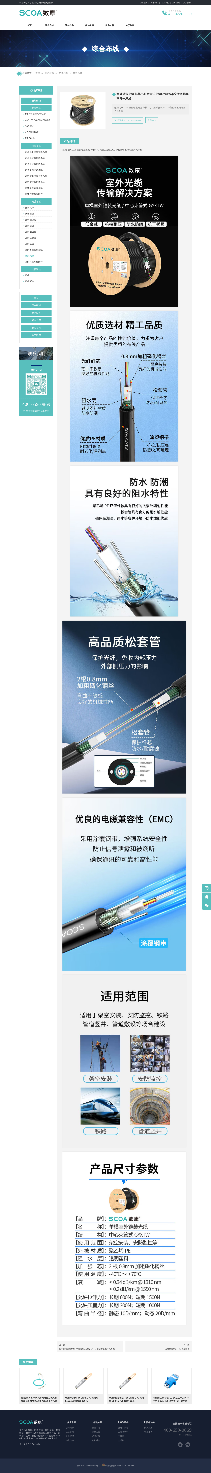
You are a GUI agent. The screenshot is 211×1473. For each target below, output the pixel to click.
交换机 (121, 1436)
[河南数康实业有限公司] (40, 13)
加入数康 (70, 1440)
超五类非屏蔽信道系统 (36, 151)
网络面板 (29, 213)
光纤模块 (29, 126)
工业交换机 (123, 1431)
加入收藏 (187, 2)
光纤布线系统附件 (34, 261)
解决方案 (89, 25)
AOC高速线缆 (31, 132)
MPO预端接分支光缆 (35, 114)
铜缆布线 (36, 145)
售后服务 (148, 1431)
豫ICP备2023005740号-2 (88, 1465)
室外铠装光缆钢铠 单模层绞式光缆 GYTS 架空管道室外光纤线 (87, 1348)
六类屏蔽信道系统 (34, 169)
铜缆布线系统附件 (34, 193)
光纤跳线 (29, 243)
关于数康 (129, 25)
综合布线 (49, 25)
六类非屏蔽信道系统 (35, 163)
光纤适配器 (30, 237)
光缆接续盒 (30, 219)
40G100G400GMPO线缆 (37, 120)
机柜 (27, 275)
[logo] (32, 1427)
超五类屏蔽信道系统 (35, 157)
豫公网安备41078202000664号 (119, 1465)
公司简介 (70, 1427)
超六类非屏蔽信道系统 (36, 175)
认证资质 (70, 1431)
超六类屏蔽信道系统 (35, 181)
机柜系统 (36, 269)
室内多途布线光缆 (34, 249)
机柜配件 (29, 281)
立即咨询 (176, 2)
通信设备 (69, 25)
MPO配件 (30, 138)
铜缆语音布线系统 (34, 187)
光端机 (121, 1440)
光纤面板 (29, 225)
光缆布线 (63, 72)
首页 (29, 25)
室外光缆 (77, 72)
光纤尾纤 (29, 207)
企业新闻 (143, 2)
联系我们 (165, 2)
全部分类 (36, 100)
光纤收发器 (123, 1427)
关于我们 (154, 2)
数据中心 (36, 108)
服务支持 (109, 25)
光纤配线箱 (30, 231)
